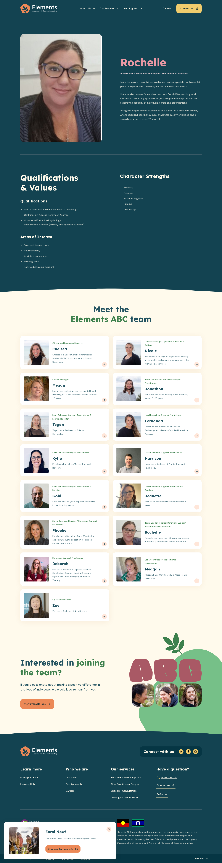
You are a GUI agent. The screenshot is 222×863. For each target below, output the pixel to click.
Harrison (153, 458)
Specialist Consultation (124, 790)
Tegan (58, 424)
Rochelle (153, 532)
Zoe (55, 605)
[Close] (108, 829)
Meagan (152, 569)
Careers (70, 790)
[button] (87, 8)
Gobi (56, 496)
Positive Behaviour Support (126, 777)
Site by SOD (201, 858)
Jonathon (154, 389)
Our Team (71, 777)
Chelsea (59, 349)
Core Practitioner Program (125, 784)
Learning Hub (27, 784)
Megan (58, 385)
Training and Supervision (124, 797)
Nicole (151, 350)
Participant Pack (29, 777)
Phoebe (59, 530)
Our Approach (74, 784)
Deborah (60, 563)
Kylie (57, 458)
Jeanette (153, 496)
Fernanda (154, 421)
